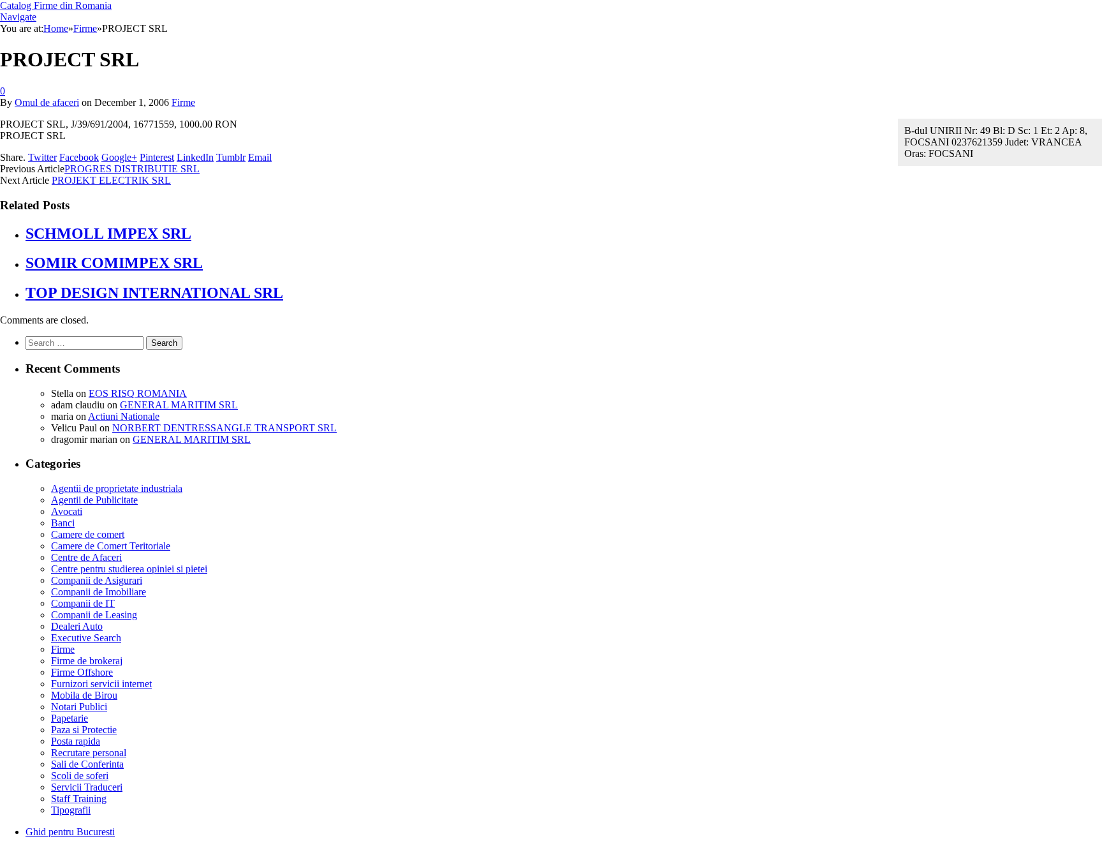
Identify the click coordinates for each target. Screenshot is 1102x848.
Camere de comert (87, 534)
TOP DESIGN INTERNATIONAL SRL (154, 293)
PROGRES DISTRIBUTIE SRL (132, 168)
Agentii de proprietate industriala (116, 488)
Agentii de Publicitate (94, 500)
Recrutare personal (88, 752)
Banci (63, 522)
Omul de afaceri (47, 102)
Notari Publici (79, 706)
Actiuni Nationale (123, 416)
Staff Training (79, 798)
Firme (183, 102)
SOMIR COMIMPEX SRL (114, 263)
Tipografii (71, 810)
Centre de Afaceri (86, 557)
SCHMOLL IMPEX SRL (108, 233)
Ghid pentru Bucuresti (70, 831)
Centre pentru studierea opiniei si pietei (129, 568)
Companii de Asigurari (96, 580)
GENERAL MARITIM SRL (179, 404)
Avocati (66, 511)
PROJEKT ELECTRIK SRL (111, 180)
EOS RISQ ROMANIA (138, 393)
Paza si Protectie (84, 729)
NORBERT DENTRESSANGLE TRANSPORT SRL (224, 427)
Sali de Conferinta (87, 764)
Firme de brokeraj (86, 660)
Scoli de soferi (79, 775)
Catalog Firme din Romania (56, 5)
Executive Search (86, 637)
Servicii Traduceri (86, 787)
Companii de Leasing (94, 614)
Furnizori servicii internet (101, 683)
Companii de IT (83, 603)
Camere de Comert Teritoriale (110, 545)
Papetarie (69, 718)
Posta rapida (75, 741)
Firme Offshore (82, 672)
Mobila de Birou (84, 695)
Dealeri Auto (77, 626)
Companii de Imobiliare (98, 591)
